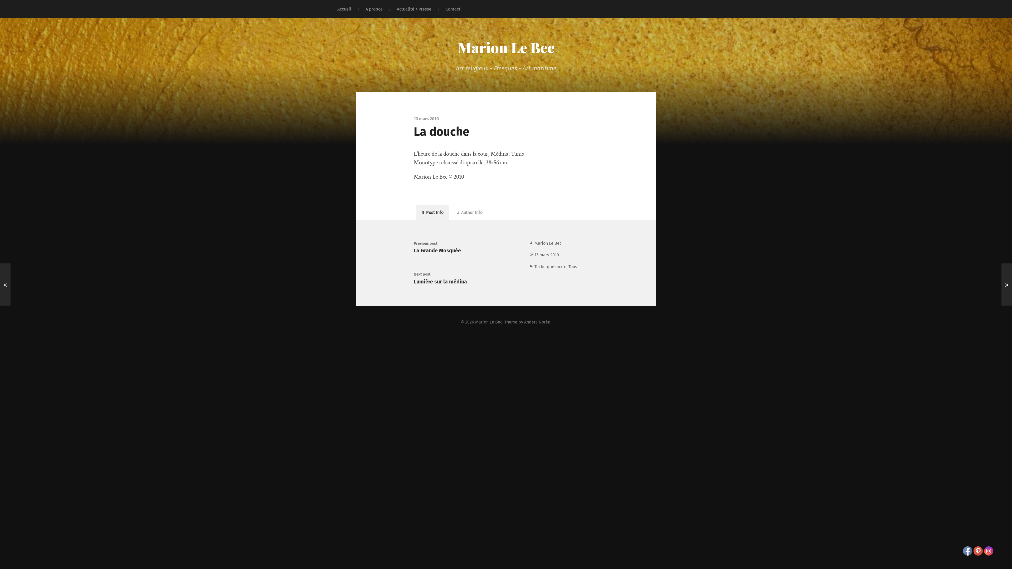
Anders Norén (537, 322)
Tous (572, 266)
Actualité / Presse (414, 9)
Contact (453, 9)
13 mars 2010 (546, 254)
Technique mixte (550, 266)
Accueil (344, 9)
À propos (374, 9)
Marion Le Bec (506, 47)
